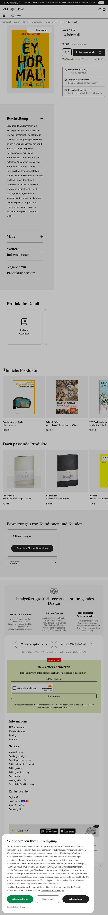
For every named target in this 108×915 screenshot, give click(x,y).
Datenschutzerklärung (16, 907)
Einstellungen (48, 898)
